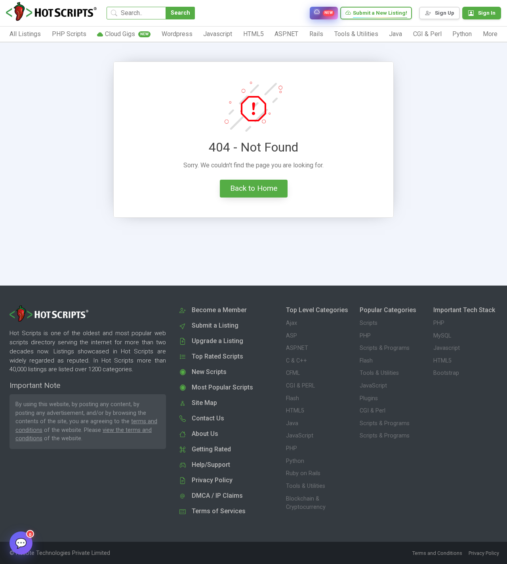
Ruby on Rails (303, 473)
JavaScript (299, 435)
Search (180, 13)
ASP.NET (297, 348)
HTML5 (295, 410)
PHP (291, 448)
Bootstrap (446, 373)
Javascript (446, 348)
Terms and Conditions (437, 553)
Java (292, 423)
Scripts (368, 323)
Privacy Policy (484, 553)
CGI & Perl (372, 410)
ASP (291, 335)
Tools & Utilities (305, 486)
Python (295, 461)
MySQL (442, 335)
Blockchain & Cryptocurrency (306, 503)
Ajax (291, 323)
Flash (292, 398)
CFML (293, 373)
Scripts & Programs (385, 348)
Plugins (369, 398)
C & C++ (296, 360)
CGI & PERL (300, 385)
